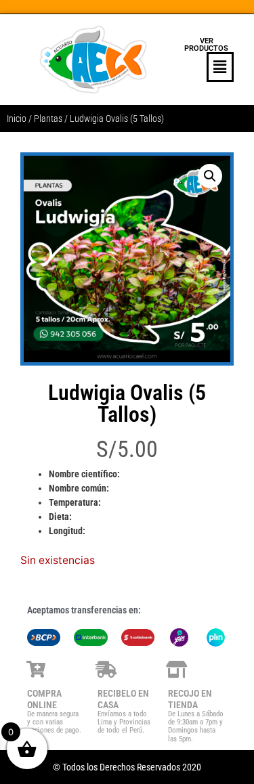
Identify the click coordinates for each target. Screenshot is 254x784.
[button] (206, 66)
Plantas (48, 118)
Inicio (16, 118)
